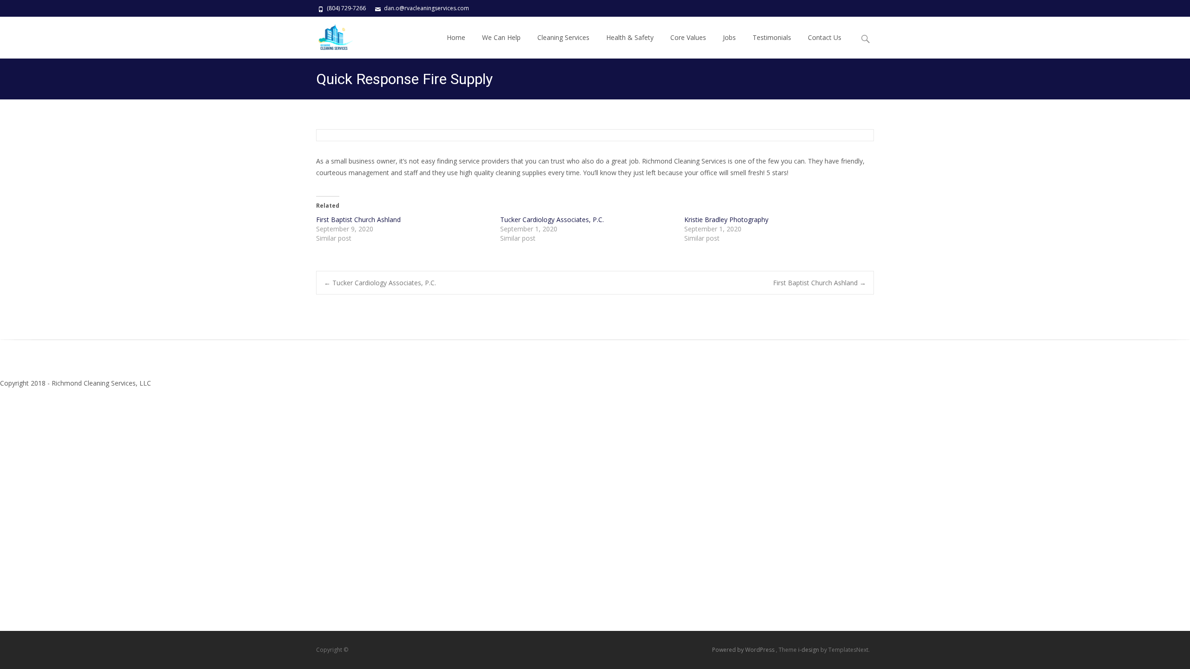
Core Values (688, 37)
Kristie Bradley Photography (726, 219)
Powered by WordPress (744, 650)
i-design (809, 650)
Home (456, 37)
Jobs (729, 37)
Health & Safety (630, 37)
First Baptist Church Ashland (358, 219)
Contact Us (824, 37)
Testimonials (772, 37)
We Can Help (501, 37)
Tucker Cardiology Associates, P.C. (552, 219)
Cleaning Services (563, 37)
